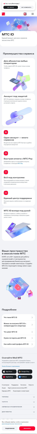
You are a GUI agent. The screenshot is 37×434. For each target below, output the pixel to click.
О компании (5, 385)
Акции (4, 388)
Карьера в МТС (6, 391)
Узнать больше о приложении (11, 366)
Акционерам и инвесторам (21, 391)
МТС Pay (20, 163)
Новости (31, 385)
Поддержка (14, 385)
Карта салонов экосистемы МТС (17, 388)
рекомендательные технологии (12, 424)
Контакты (23, 385)
